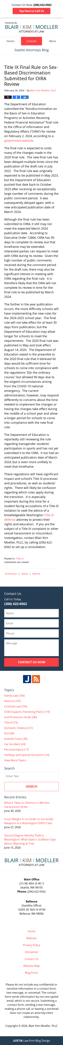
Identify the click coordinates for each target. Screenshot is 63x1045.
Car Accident (15, 744)
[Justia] (27, 679)
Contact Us (31, 959)
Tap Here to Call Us (31, 11)
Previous (11, 573)
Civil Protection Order (20, 717)
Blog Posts (31, 973)
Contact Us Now (31, 662)
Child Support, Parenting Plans (27, 712)
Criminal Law (15, 706)
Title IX (20, 558)
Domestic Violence (18, 728)
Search (31, 786)
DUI (9, 733)
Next (36, 573)
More (52, 41)
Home (10, 41)
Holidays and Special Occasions (26, 755)
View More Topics (15, 760)
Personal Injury (16, 749)
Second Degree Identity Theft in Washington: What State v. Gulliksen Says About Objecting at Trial (30, 839)
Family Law (14, 695)
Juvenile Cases (15, 739)
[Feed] (36, 679)
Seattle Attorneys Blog (31, 27)
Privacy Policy (31, 945)
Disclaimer (31, 952)
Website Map (31, 966)
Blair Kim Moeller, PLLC (43, 1026)
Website (31, 938)
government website (18, 140)
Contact (31, 41)
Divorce (12, 701)
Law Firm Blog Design (31, 1040)
